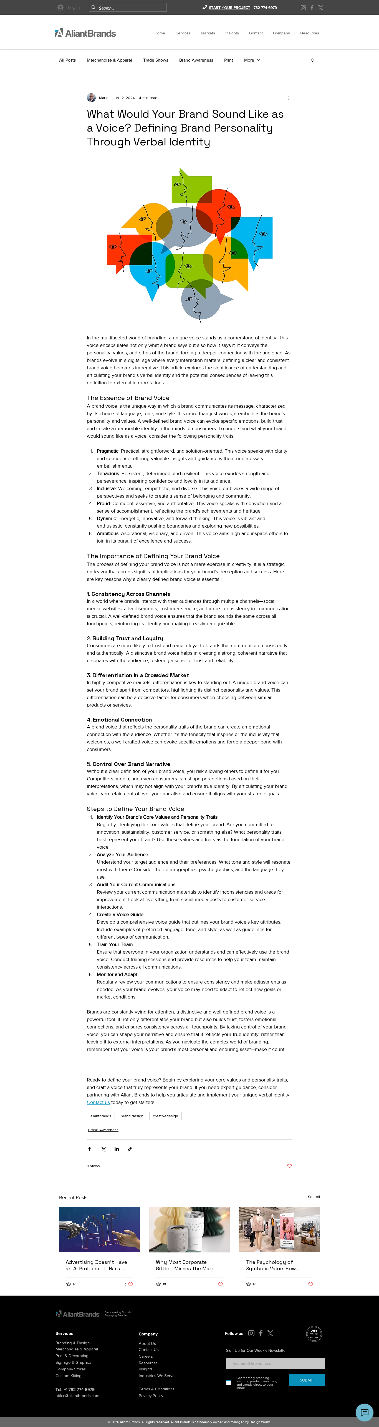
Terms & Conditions (157, 1388)
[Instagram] (303, 7)
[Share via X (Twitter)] (103, 1148)
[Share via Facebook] (89, 1148)
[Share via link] (130, 1148)
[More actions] (288, 97)
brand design (132, 1116)
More (249, 60)
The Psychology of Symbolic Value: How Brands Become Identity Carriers (276, 1265)
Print (228, 60)
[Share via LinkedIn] (116, 1148)
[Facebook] (312, 7)
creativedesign (165, 1116)
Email (230, 1354)
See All (314, 1196)
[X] (320, 7)
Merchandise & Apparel (109, 60)
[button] (281, 33)
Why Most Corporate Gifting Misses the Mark (185, 1265)
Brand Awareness (196, 60)
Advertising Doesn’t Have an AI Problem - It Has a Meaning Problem (96, 1265)
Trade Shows (155, 60)
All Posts (67, 60)
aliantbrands (100, 1116)
